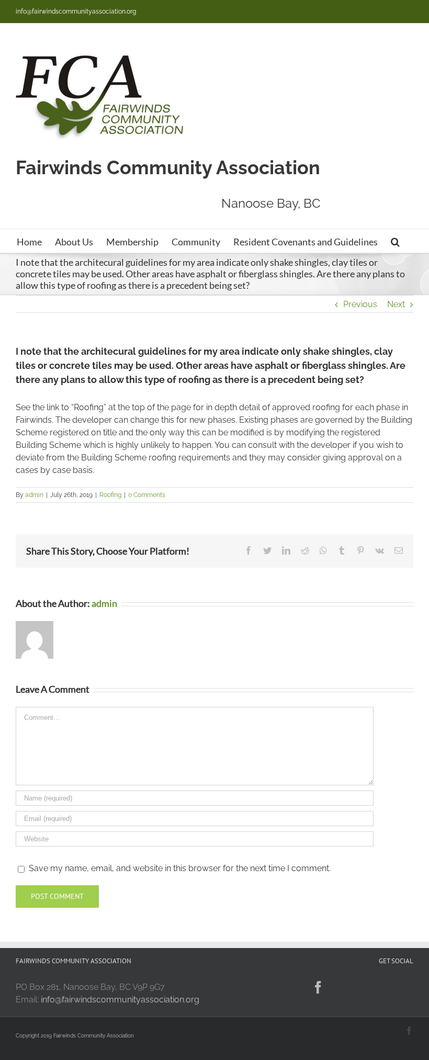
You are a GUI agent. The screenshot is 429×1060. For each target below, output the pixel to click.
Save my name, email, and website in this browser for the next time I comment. (180, 868)
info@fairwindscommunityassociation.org (76, 11)
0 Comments (146, 495)
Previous (360, 304)
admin (34, 495)
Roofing (110, 495)
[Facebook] (318, 987)
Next (396, 304)
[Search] (395, 241)
